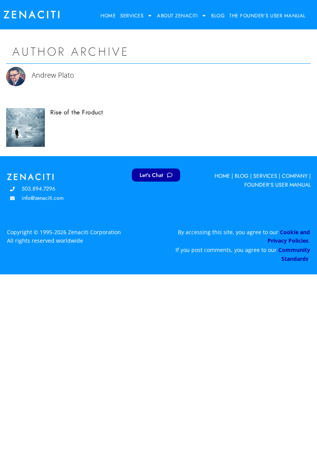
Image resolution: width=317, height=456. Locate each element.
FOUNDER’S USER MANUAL (277, 185)
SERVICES (265, 176)
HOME (222, 176)
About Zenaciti (177, 15)
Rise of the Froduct (76, 112)
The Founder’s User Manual (267, 15)
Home (108, 15)
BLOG (242, 176)
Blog (218, 15)
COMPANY (295, 176)
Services (131, 15)
